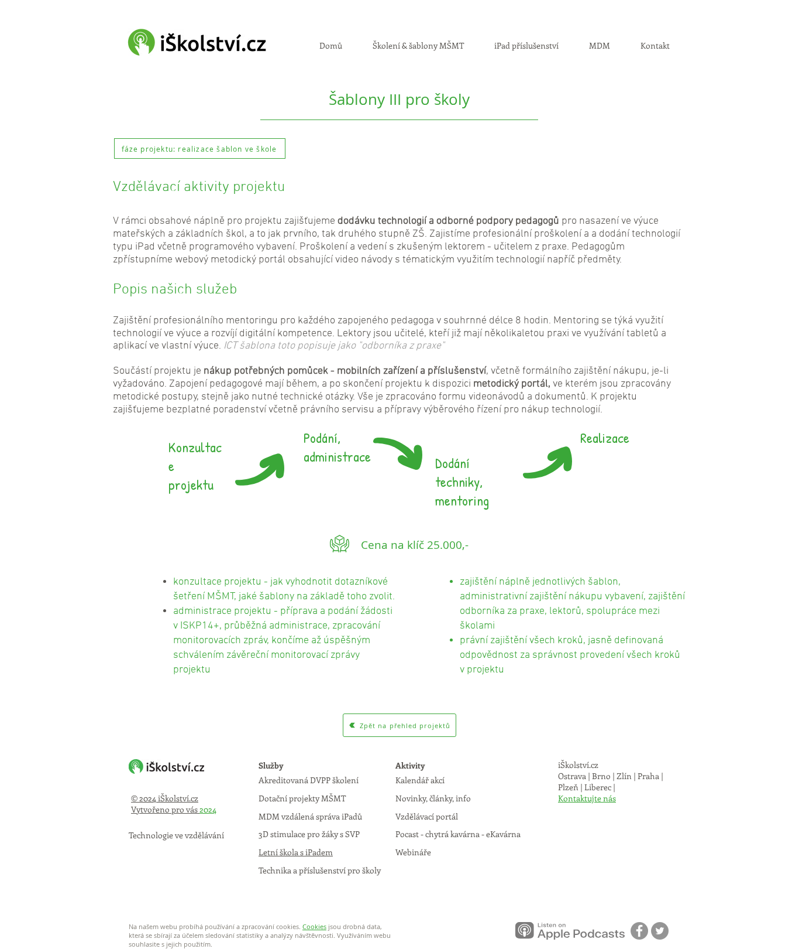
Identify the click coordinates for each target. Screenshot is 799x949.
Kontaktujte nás (587, 798)
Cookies (314, 926)
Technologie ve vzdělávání (176, 835)
